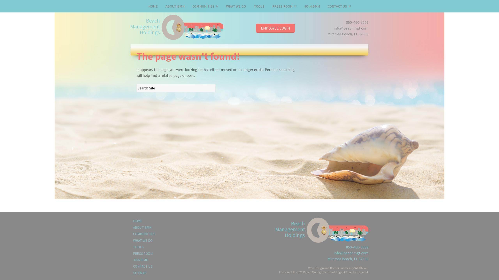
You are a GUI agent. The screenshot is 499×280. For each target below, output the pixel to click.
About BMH (175, 6)
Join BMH (312, 6)
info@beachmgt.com (351, 28)
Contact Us (337, 6)
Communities (203, 6)
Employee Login (275, 28)
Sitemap (139, 273)
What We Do (236, 6)
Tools (259, 6)
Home (153, 6)
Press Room (282, 6)
